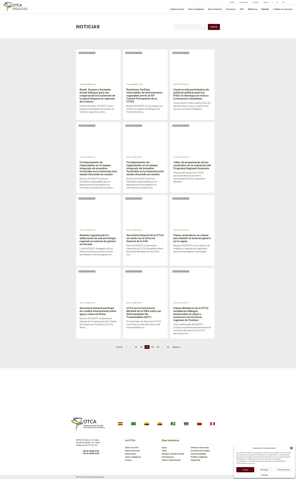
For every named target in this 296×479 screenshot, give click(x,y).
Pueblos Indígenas (199, 457)
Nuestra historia (132, 451)
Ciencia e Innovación (200, 447)
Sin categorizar (87, 53)
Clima (164, 451)
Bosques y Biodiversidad (173, 454)
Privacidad (264, 475)
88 (152, 347)
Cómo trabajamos (133, 457)
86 (142, 347)
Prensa (128, 460)
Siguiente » (176, 347)
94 (168, 347)
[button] (291, 448)
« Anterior (119, 347)
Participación (168, 457)
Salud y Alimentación (171, 460)
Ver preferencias (283, 470)
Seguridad (195, 460)
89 (158, 347)
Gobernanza (130, 454)
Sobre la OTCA (131, 447)
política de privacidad (93, 477)
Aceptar (245, 470)
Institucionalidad (198, 454)
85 (136, 347)
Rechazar (264, 470)
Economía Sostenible (200, 451)
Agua (164, 447)
